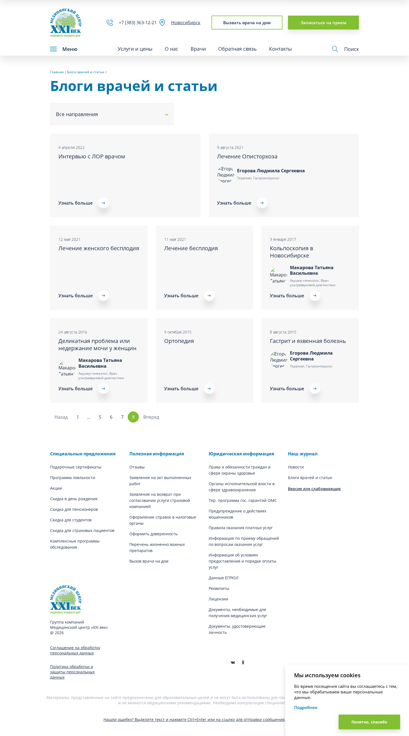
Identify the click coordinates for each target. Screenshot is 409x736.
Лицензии (218, 599)
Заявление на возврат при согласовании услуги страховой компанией (159, 500)
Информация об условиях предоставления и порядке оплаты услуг (242, 561)
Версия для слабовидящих (314, 488)
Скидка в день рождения (73, 498)
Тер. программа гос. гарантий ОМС (243, 500)
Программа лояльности (72, 477)
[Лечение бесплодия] (204, 267)
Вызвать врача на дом (247, 22)
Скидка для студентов (71, 519)
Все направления (77, 114)
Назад (61, 417)
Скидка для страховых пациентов (82, 530)
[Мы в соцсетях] (243, 662)
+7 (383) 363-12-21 (139, 22)
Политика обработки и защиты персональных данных (72, 672)
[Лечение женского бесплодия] (98, 267)
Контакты (280, 48)
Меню (69, 48)
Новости (296, 467)
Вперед (151, 417)
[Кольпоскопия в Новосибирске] (310, 267)
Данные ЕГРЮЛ (223, 577)
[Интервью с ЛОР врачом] (125, 175)
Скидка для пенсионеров (74, 509)
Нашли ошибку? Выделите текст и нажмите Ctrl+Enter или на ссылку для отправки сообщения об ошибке (205, 719)
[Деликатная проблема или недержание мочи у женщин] (98, 360)
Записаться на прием (323, 22)
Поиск (351, 49)
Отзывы (137, 467)
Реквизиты (219, 588)
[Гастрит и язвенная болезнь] (310, 360)
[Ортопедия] (204, 360)
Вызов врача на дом (148, 561)
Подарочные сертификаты (75, 467)
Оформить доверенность (153, 533)
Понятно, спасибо (369, 722)
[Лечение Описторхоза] (284, 175)
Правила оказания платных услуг (241, 527)
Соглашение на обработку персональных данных (75, 650)
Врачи (198, 48)
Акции (56, 488)
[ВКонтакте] (232, 662)
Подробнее (305, 707)
